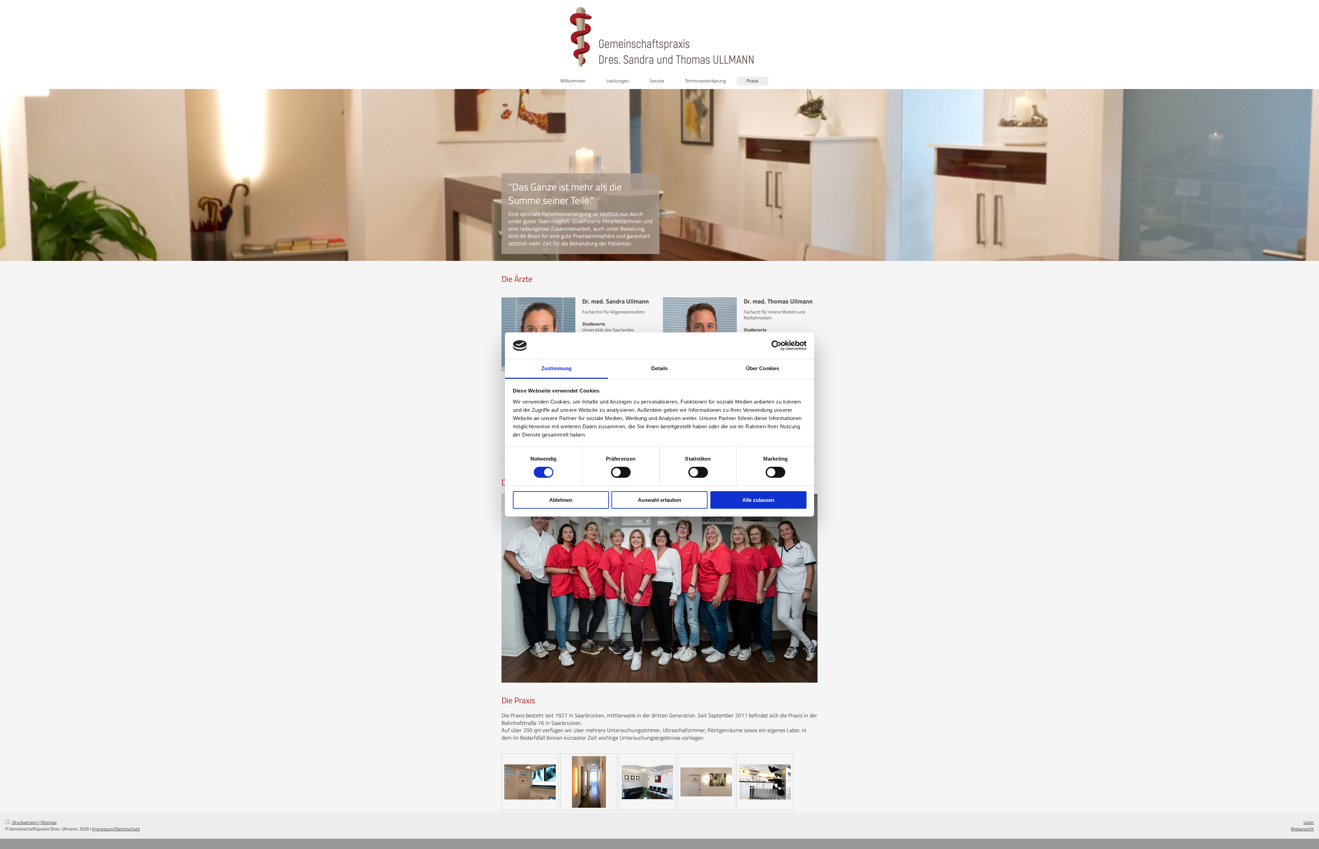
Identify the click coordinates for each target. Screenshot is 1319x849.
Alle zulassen (758, 500)
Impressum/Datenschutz (116, 828)
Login (1309, 822)
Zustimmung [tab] (556, 368)
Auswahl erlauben (659, 500)
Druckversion (24, 822)
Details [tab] (659, 368)
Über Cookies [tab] (762, 368)
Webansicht (1302, 828)
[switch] (621, 472)
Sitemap (49, 822)
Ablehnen (560, 500)
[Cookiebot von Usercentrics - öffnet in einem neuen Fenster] (776, 345)
